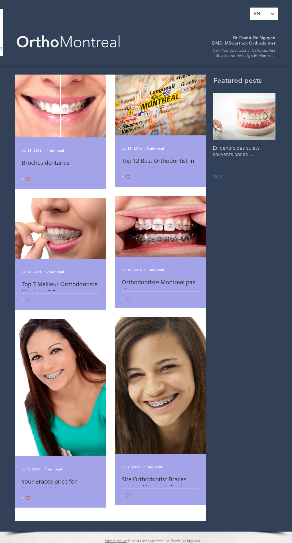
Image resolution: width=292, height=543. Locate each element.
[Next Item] (266, 116)
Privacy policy (116, 541)
